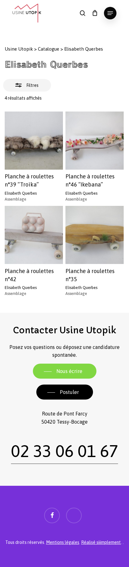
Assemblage (15, 199)
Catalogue (48, 49)
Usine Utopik (19, 49)
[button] (110, 13)
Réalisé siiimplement (101, 542)
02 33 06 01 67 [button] (64, 451)
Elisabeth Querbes (21, 193)
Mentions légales (62, 542)
